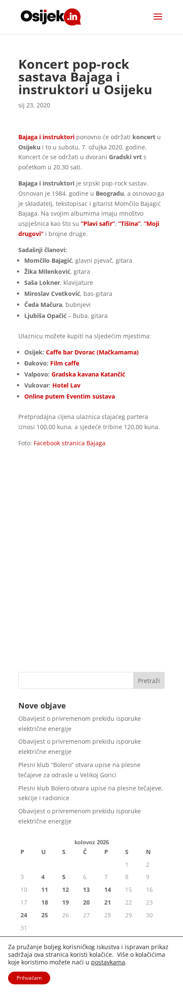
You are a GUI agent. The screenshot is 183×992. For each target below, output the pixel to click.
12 (65, 889)
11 (44, 889)
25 (44, 915)
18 (44, 902)
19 (65, 902)
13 (86, 889)
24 (23, 915)
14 (107, 889)
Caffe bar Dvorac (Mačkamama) (92, 352)
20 (86, 902)
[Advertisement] (91, 568)
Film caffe (64, 363)
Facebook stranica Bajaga (70, 443)
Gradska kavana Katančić (88, 374)
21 (107, 902)
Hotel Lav (66, 385)
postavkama (108, 962)
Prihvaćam (29, 977)
